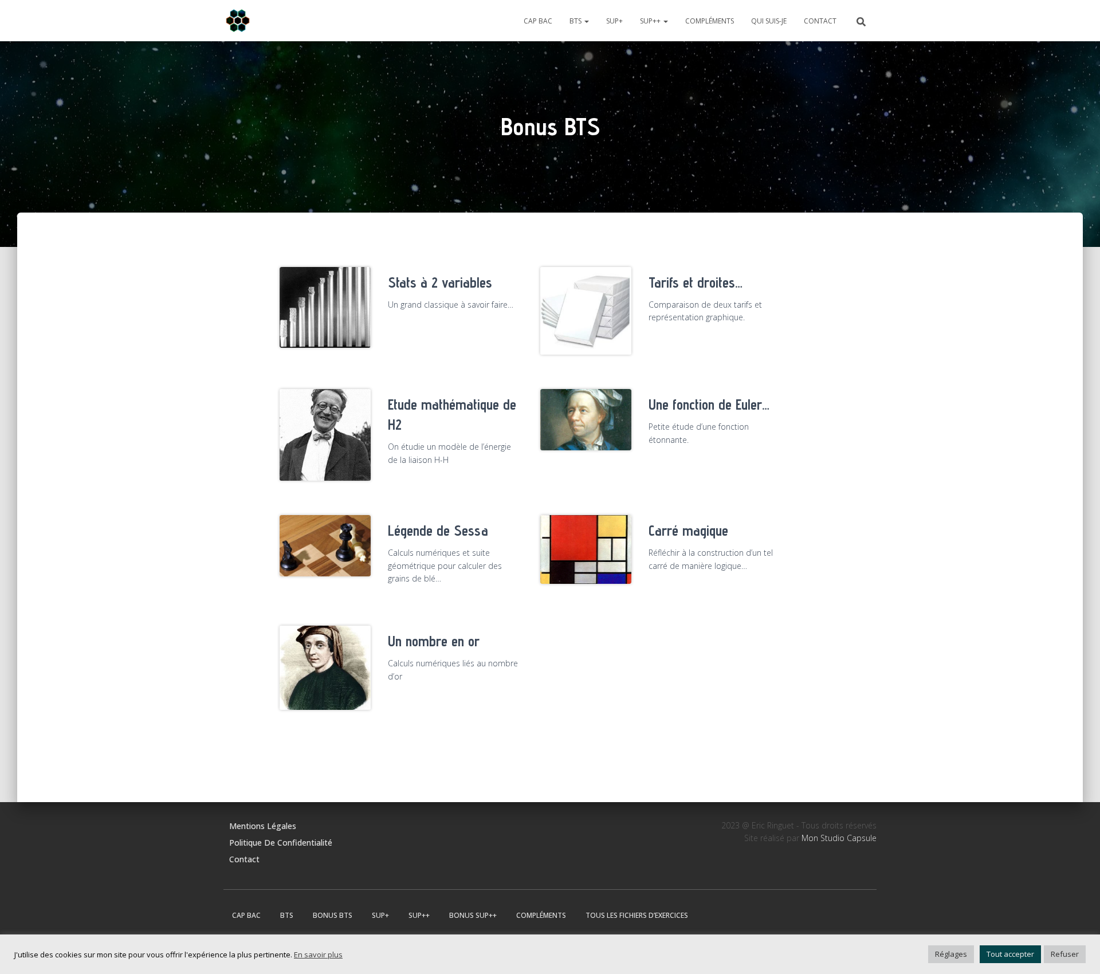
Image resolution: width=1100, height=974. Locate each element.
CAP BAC (538, 21)
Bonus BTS (332, 915)
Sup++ (651, 21)
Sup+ (614, 21)
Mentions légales (262, 825)
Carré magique (688, 530)
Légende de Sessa (438, 530)
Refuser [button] (1065, 954)
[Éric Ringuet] (238, 20)
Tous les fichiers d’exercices (637, 915)
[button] (586, 21)
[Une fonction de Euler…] (586, 419)
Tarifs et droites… (695, 282)
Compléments (709, 21)
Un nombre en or (434, 641)
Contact (820, 21)
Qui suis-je (769, 21)
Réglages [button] (951, 954)
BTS (576, 21)
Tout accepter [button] (1010, 954)
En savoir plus (318, 954)
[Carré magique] (586, 549)
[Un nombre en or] (325, 668)
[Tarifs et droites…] (586, 311)
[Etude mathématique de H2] (325, 439)
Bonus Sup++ (473, 915)
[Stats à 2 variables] (325, 307)
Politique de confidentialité (280, 842)
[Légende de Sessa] (325, 545)
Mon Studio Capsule (839, 837)
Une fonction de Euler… (709, 404)
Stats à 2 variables (440, 282)
